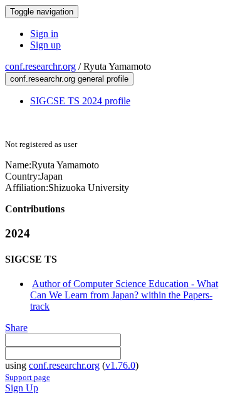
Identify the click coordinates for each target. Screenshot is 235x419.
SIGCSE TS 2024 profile (80, 100)
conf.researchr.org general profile (69, 79)
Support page (27, 377)
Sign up (45, 45)
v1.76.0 (120, 365)
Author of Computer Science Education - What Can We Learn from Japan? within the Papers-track (124, 295)
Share (16, 327)
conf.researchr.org (40, 66)
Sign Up (21, 388)
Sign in (44, 33)
